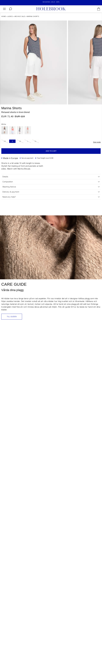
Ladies (10, 16)
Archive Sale (19, 16)
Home (3, 16)
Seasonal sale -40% (51, 2)
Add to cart (51, 151)
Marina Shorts (33, 16)
